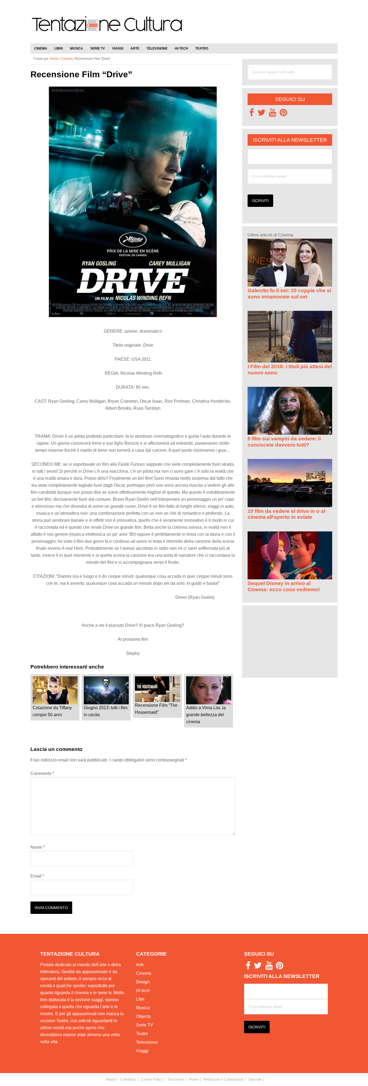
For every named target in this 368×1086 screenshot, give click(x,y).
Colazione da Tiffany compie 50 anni (52, 711)
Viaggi (142, 1051)
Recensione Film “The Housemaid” (156, 709)
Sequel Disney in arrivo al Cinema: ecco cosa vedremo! (284, 586)
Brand (110, 1079)
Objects (143, 1016)
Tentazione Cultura (107, 27)
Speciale (255, 1079)
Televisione (147, 1042)
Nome (37, 847)
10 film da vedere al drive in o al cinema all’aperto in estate (286, 514)
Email (37, 876)
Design (143, 982)
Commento (42, 773)
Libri (140, 999)
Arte (140, 964)
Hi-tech (143, 990)
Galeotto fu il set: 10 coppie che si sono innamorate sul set (289, 293)
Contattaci (128, 1079)
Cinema (143, 973)
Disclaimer (176, 1079)
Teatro (142, 1033)
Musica (143, 1007)
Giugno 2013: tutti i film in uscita (105, 711)
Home (193, 1079)
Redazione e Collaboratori (223, 1079)
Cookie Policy (152, 1079)
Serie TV (144, 1025)
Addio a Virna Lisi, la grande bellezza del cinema (206, 714)
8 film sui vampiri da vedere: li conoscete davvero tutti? (284, 441)
